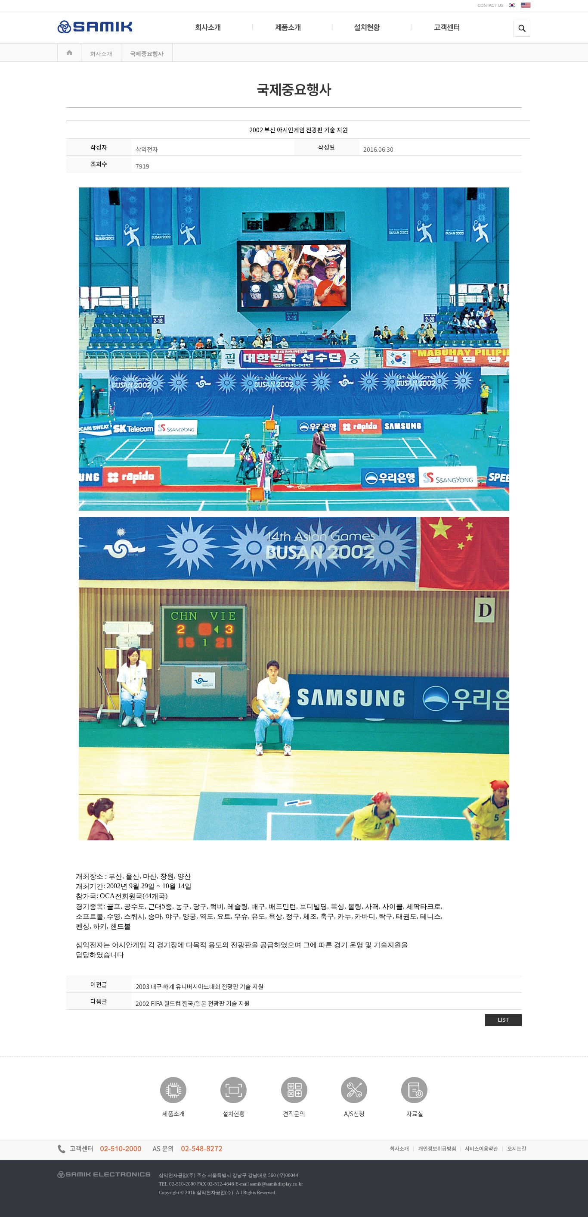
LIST (503, 1019)
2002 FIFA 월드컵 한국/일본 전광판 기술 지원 (193, 1003)
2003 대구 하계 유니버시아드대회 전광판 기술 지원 (199, 986)
